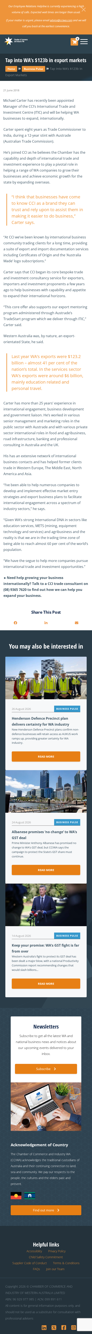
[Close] (83, 9)
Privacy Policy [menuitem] (56, 1251)
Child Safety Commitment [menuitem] (46, 1257)
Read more (46, 756)
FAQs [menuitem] (36, 1269)
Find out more (43, 1210)
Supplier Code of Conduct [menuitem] (29, 1263)
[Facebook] (15, 623)
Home (11, 69)
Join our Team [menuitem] (55, 1269)
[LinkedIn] (46, 623)
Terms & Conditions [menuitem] (66, 1263)
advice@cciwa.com (61, 20)
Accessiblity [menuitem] (34, 1251)
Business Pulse (33, 69)
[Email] (76, 623)
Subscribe (43, 1069)
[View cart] (74, 42)
